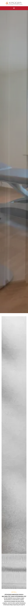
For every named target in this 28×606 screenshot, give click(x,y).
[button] (14, 8)
